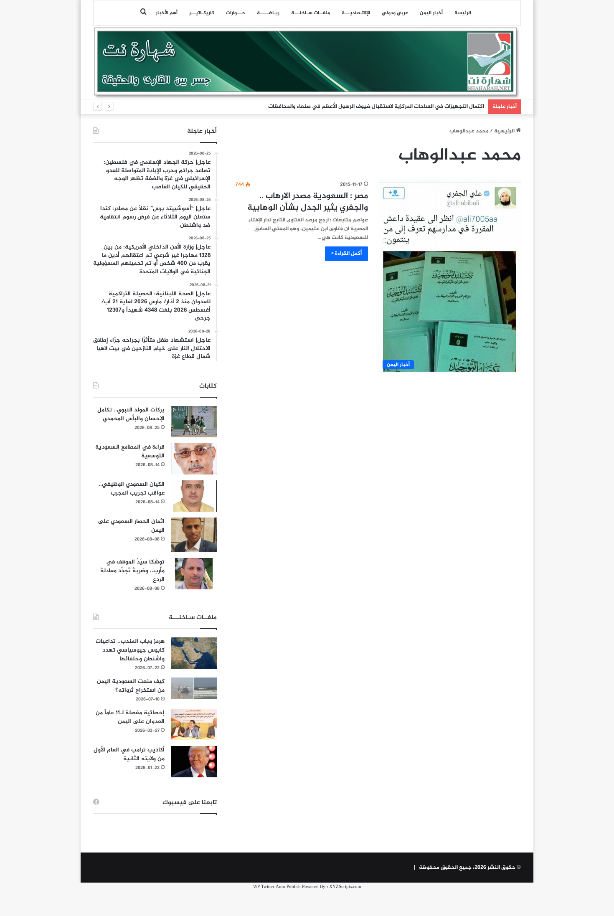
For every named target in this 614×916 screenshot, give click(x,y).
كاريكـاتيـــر (201, 13)
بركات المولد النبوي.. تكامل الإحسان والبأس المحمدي (131, 414)
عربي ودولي (395, 13)
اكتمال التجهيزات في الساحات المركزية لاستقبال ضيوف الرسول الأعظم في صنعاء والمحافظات (376, 106)
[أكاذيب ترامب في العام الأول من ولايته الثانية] (194, 761)
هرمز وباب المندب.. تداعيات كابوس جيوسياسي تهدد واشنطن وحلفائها (130, 650)
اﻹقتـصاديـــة (356, 13)
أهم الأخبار (167, 13)
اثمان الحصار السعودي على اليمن (131, 526)
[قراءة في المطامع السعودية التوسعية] (194, 458)
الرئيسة (462, 13)
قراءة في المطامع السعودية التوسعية (130, 451)
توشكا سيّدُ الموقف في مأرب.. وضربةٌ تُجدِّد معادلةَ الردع (132, 570)
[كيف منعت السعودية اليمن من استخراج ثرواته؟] (194, 688)
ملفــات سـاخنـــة (310, 13)
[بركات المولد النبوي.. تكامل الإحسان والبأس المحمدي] (194, 421)
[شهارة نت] (307, 63)
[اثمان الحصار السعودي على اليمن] (194, 535)
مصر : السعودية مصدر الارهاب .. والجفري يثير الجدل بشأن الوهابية (307, 202)
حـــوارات (235, 13)
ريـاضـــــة (268, 13)
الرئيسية (505, 131)
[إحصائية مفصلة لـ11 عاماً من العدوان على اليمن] (194, 724)
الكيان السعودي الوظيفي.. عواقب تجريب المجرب (132, 489)
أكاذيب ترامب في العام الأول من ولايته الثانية (129, 754)
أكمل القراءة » (346, 253)
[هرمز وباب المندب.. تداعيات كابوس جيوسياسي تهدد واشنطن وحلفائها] (194, 653)
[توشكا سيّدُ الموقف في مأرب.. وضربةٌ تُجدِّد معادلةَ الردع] (194, 573)
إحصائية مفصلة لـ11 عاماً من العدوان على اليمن (130, 717)
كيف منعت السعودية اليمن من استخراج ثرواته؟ (131, 686)
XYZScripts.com (345, 887)
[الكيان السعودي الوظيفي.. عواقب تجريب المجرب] (194, 496)
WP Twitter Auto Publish (277, 887)
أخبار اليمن (431, 13)
